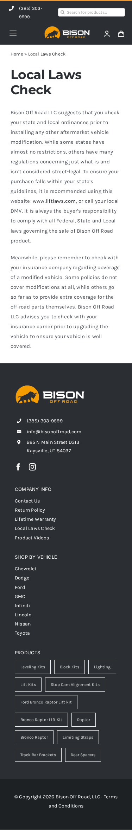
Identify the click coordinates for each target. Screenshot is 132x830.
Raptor (83, 719)
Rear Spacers (83, 754)
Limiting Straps (78, 737)
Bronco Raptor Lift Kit (41, 719)
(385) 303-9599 (45, 421)
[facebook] (18, 467)
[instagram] (32, 467)
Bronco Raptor (34, 737)
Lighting (102, 666)
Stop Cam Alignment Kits (75, 684)
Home (17, 54)
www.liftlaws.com (54, 201)
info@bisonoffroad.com (54, 432)
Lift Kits (28, 684)
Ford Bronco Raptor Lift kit (46, 702)
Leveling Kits (32, 666)
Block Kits (69, 666)
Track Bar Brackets (38, 754)
